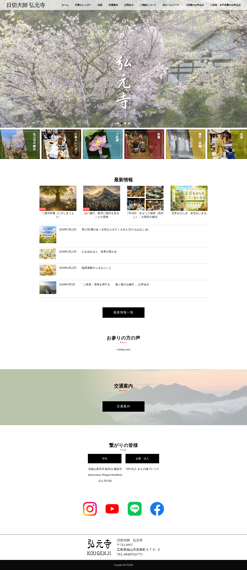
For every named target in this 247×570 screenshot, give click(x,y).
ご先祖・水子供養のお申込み (225, 5)
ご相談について (148, 5)
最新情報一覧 (123, 312)
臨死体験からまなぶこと (85, 267)
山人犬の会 (105, 480)
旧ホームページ (170, 5)
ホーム (65, 5)
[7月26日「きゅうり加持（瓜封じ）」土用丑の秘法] (145, 210)
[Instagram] (89, 516)
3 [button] (125, 123)
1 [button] (118, 123)
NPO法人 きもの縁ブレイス (142, 468)
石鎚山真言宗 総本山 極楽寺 (105, 468)
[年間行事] (61, 144)
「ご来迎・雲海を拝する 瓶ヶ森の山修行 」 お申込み (105, 284)
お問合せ (129, 5)
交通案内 (113, 5)
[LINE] (134, 516)
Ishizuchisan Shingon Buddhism (105, 474)
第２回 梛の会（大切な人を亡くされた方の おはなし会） (104, 229)
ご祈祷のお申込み (194, 5)
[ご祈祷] (103, 144)
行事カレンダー (83, 5)
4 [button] (129, 123)
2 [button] (121, 123)
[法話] (227, 144)
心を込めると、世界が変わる (88, 251)
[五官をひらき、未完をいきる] (189, 210)
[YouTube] (112, 516)
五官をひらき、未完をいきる (189, 213)
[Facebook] (157, 516)
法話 (100, 5)
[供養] (144, 144)
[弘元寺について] (20, 144)
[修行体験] (186, 144)
